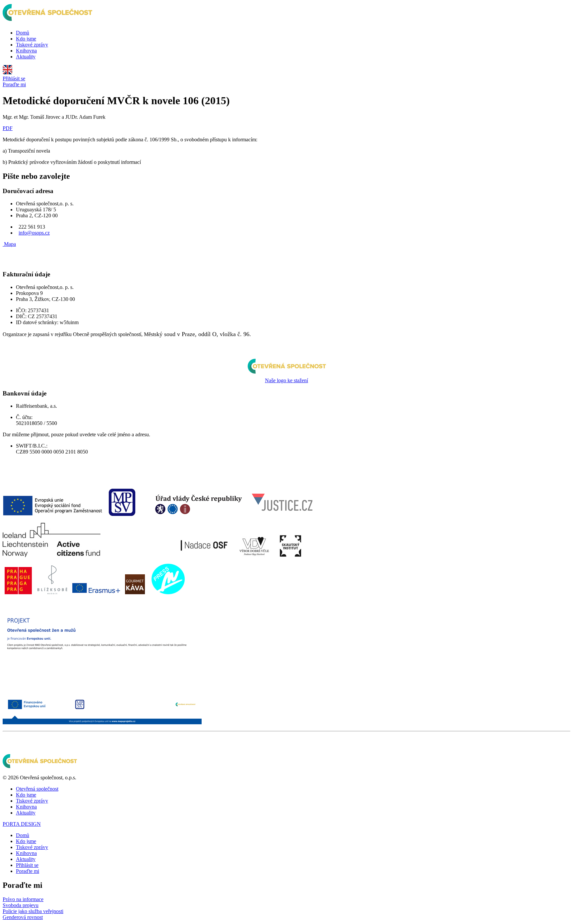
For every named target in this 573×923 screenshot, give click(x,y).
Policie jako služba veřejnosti (33, 911)
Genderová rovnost (23, 917)
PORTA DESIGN (22, 824)
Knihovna (26, 50)
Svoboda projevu (20, 905)
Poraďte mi (14, 84)
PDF (8, 128)
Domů (22, 33)
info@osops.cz (34, 233)
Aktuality (25, 56)
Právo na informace (23, 899)
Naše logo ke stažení (286, 380)
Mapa (10, 244)
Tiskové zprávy (32, 44)
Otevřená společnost (37, 789)
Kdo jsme (26, 38)
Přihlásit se (14, 78)
